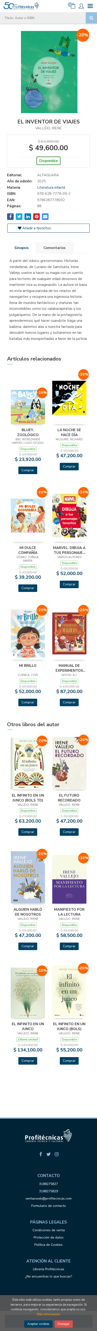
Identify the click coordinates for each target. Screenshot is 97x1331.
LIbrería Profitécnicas (48, 1269)
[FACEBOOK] (40, 1154)
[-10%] (69, 879)
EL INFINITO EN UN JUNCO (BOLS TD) (28, 797)
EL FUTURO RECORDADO (69, 797)
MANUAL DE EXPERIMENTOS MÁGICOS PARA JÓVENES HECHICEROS (69, 668)
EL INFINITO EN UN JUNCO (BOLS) (69, 1026)
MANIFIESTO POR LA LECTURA (69, 912)
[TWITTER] (48, 1154)
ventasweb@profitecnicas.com (48, 1198)
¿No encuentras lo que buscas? (48, 1276)
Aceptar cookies (38, 1324)
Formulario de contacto (48, 1206)
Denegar (64, 1324)
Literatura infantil (51, 187)
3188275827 (48, 1184)
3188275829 (48, 1191)
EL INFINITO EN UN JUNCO (28, 1026)
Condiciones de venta (48, 1230)
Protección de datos (49, 1237)
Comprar (27, 470)
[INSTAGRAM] (56, 1154)
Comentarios (55, 247)
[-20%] (28, 406)
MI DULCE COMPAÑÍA (27, 550)
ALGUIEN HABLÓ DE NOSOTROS (28, 912)
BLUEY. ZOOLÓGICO (28, 432)
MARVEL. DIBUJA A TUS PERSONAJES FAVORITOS (69, 550)
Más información (48, 1314)
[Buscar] (91, 17)
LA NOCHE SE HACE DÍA (69, 432)
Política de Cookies (48, 1245)
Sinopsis (21, 247)
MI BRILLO (27, 665)
